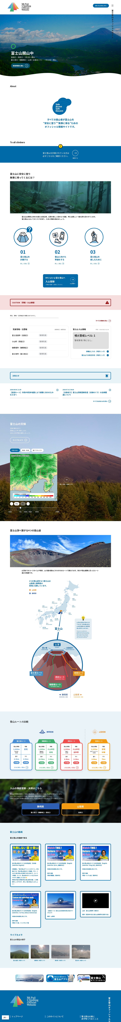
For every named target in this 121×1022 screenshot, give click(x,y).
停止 (23, 504)
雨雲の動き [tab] (15, 450)
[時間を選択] (20, 508)
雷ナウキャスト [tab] (37, 450)
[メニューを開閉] (112, 5)
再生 (16, 504)
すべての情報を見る (101, 321)
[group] (29, 978)
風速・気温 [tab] (25, 450)
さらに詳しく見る (97, 768)
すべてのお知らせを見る (100, 401)
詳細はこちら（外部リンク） (96, 351)
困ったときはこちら (100, 5)
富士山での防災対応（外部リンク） (94, 355)
